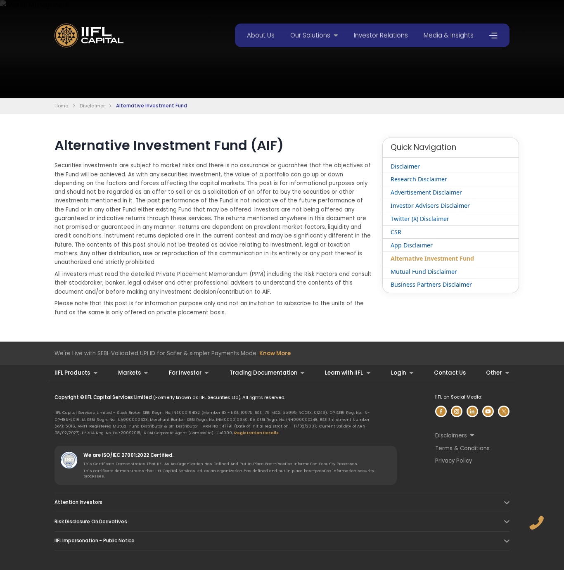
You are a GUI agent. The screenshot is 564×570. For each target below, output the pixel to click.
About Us (261, 35)
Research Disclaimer (419, 179)
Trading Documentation (263, 373)
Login (398, 373)
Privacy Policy (453, 461)
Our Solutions (310, 35)
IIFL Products (72, 373)
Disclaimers (451, 435)
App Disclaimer (412, 245)
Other (494, 373)
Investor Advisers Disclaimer (430, 205)
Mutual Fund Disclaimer (424, 272)
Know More (275, 353)
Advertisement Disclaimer (426, 192)
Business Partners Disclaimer (431, 284)
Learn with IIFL (344, 373)
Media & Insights (449, 35)
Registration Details (256, 432)
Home (61, 106)
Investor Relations (381, 35)
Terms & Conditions (462, 448)
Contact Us (450, 373)
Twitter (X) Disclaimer (420, 219)
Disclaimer (92, 106)
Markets (129, 373)
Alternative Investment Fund (432, 258)
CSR (396, 232)
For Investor (185, 373)
